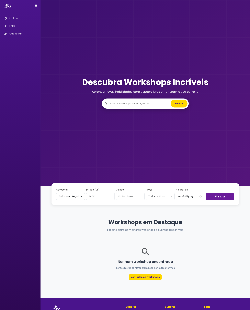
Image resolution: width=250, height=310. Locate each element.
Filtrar (221, 196)
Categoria (62, 189)
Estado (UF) (93, 189)
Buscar (179, 103)
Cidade (120, 189)
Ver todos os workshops (145, 277)
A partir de (182, 189)
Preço (149, 189)
